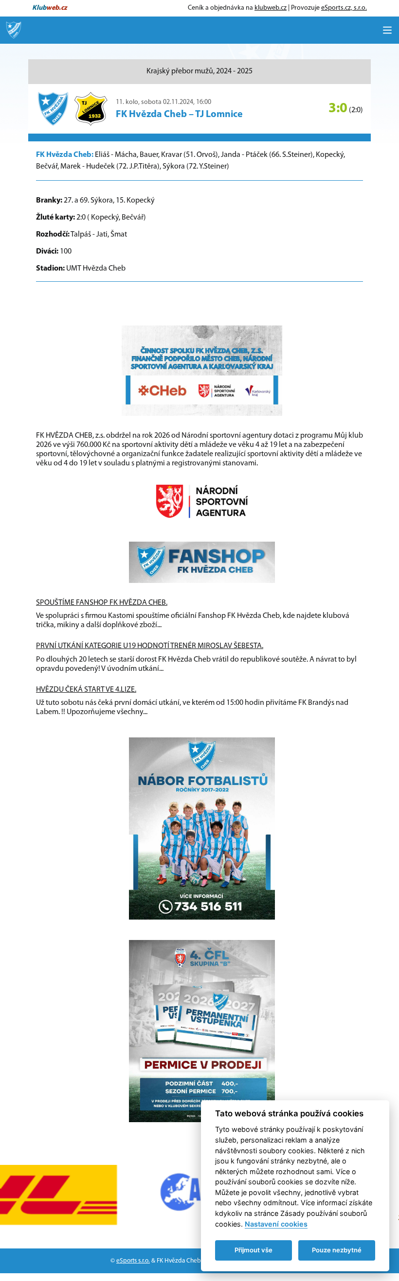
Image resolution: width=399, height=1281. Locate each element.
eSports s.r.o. (133, 1261)
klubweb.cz (270, 8)
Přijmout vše (253, 1250)
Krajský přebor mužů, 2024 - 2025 (199, 71)
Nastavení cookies (276, 1224)
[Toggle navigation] (387, 30)
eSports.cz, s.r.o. (344, 8)
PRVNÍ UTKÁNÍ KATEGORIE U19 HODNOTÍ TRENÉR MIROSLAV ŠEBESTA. (149, 646)
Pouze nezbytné (337, 1250)
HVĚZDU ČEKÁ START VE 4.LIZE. (86, 690)
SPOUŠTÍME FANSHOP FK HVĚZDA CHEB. (101, 603)
